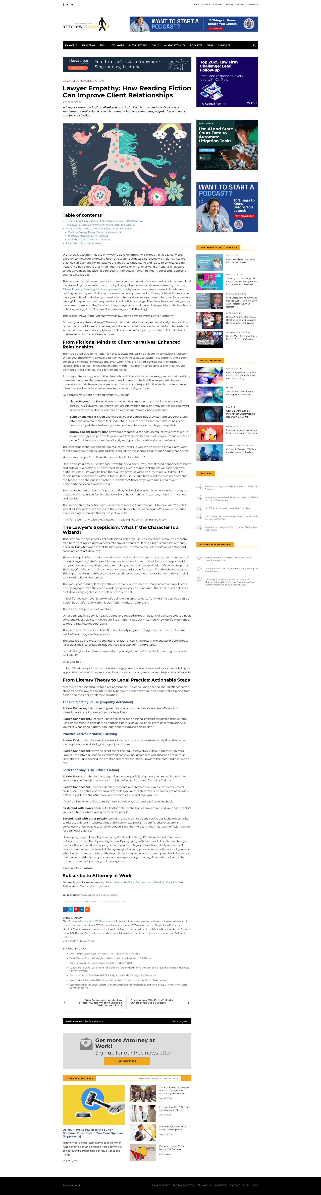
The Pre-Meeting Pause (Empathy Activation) (94, 232)
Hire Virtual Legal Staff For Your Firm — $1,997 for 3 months (104, 953)
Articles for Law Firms (127, 1021)
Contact (235, 1185)
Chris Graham (73, 101)
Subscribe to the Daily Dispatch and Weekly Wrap (138, 882)
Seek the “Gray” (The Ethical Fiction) (89, 239)
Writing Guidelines (235, 4)
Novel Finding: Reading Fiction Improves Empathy (98, 289)
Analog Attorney (174, 45)
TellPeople (102, 921)
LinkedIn (68, 937)
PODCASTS (196, 45)
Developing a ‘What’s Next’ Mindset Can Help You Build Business (153, 1001)
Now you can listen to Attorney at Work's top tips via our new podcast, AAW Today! (118, 980)
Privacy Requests (183, 1185)
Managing (71, 45)
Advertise (221, 1185)
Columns (218, 4)
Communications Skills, (89, 894)
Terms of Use (204, 1185)
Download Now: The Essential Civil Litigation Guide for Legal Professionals (112, 975)
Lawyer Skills (110, 894)
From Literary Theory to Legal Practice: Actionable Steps (98, 228)
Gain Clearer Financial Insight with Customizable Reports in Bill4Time (110, 958)
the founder (86, 921)
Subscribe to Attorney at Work (83, 243)
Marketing (88, 45)
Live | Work (117, 45)
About (196, 4)
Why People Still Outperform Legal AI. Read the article (101, 962)
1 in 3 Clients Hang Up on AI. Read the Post (227, 508)
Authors (206, 4)
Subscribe (224, 45)
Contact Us (252, 4)
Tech (102, 45)
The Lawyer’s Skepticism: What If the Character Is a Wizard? (100, 224)
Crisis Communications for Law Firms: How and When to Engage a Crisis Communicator (100, 1003)
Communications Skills (149, 1078)
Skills (155, 45)
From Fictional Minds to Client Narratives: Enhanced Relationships (104, 220)
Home (255, 1185)
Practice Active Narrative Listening (88, 235)
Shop (210, 45)
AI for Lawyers (138, 45)
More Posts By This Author (78, 941)
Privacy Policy (161, 1185)
